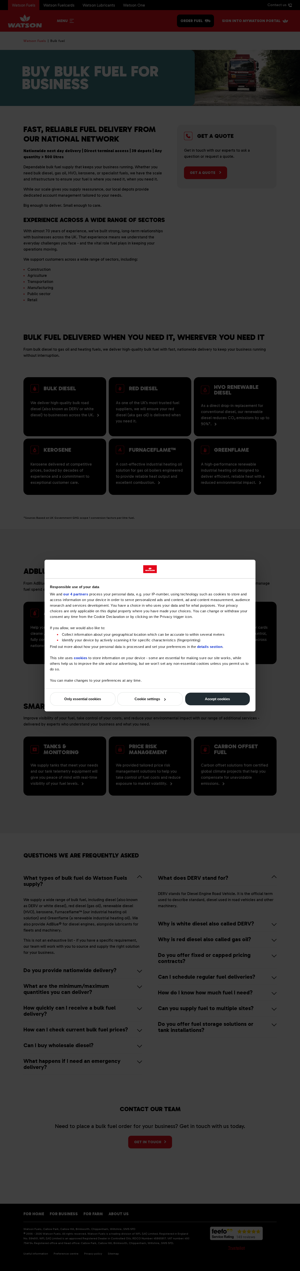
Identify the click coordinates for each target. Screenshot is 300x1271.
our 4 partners (75, 594)
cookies (80, 658)
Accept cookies (217, 699)
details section (210, 646)
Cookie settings (147, 699)
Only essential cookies (82, 699)
